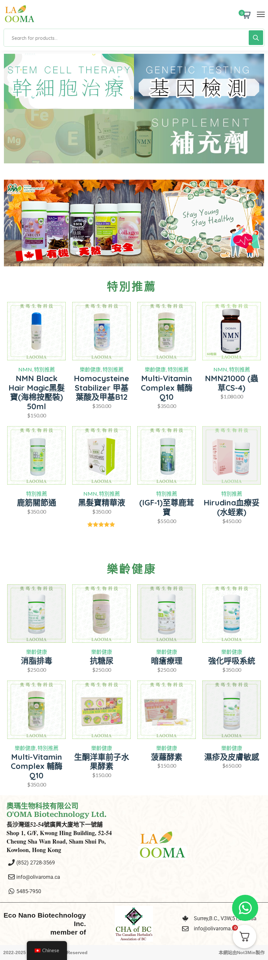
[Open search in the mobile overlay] (134, 38)
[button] (11, 223)
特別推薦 (44, 369)
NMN (25, 369)
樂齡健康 (90, 369)
